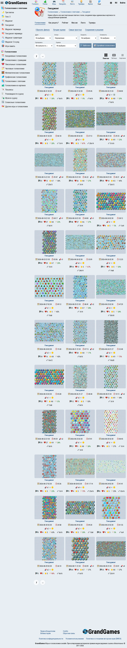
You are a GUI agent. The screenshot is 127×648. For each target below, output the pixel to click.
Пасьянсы (9, 89)
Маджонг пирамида (13, 29)
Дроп (36, 35)
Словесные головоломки (15, 102)
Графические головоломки (16, 77)
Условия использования (75, 639)
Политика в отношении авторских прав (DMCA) (103, 639)
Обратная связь (69, 633)
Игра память (10, 46)
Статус (56, 35)
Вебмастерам (45, 633)
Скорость (83, 35)
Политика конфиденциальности (51, 639)
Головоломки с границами (15, 60)
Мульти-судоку (11, 98)
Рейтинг (65, 23)
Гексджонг (9, 25)
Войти (122, 3)
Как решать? (53, 23)
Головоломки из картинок (15, 85)
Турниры (92, 23)
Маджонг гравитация (13, 38)
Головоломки (11, 52)
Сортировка (38, 42)
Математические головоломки (17, 73)
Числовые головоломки (14, 68)
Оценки (58, 42)
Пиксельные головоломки (15, 64)
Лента (83, 23)
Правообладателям (47, 631)
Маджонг (9, 21)
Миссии (74, 23)
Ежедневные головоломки (16, 56)
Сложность (103, 35)
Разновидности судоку (14, 94)
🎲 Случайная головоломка (104, 45)
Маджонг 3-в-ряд (12, 42)
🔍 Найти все (85, 45)
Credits (65, 631)
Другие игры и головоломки (16, 106)
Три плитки (9, 12)
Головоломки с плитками (16, 8)
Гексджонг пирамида (13, 33)
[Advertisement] (80, 605)
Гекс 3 (7, 16)
